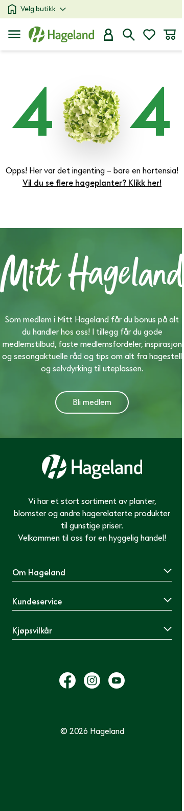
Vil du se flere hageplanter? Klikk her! (92, 183)
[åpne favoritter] (149, 35)
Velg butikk (38, 9)
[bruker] (108, 35)
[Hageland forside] (61, 34)
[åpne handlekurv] (170, 35)
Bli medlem (92, 402)
